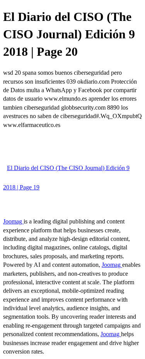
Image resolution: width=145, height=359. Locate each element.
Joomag (13, 221)
